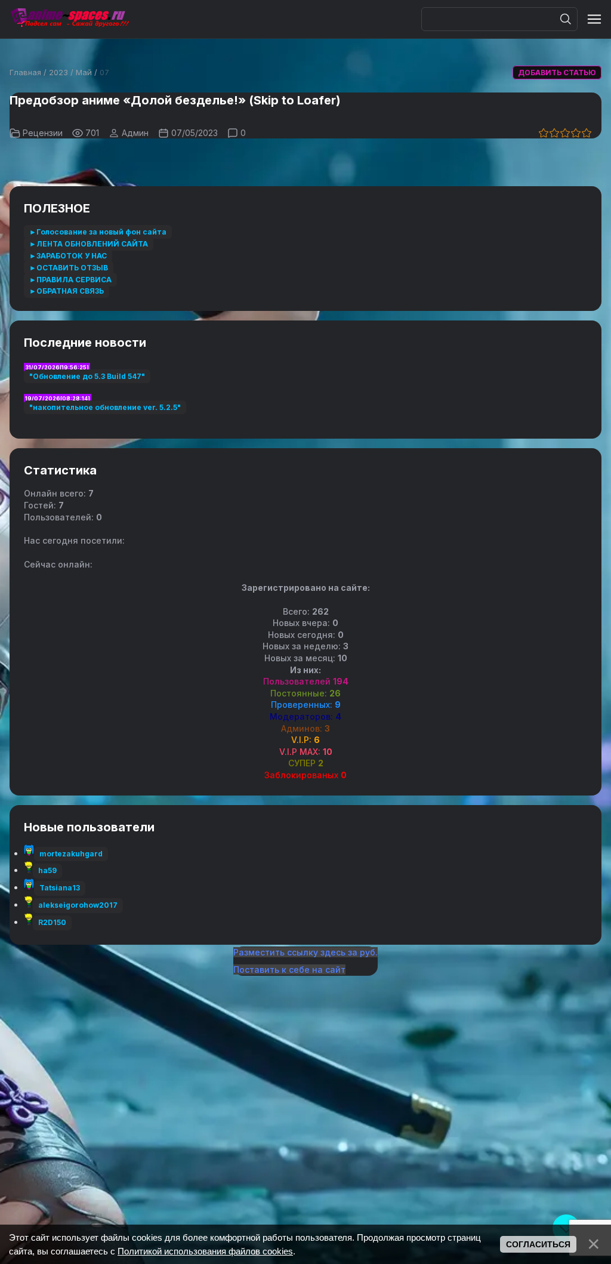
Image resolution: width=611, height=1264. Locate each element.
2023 (58, 72)
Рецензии (43, 133)
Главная (25, 72)
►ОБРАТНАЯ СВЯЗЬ (66, 290)
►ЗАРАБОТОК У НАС (68, 255)
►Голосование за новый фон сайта (97, 231)
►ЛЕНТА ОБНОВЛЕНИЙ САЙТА (88, 243)
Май (84, 72)
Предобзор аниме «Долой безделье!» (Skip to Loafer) (175, 100)
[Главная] (69, 19)
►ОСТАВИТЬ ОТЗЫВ (68, 267)
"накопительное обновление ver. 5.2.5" (105, 407)
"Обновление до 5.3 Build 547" (87, 376)
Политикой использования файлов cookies (205, 1251)
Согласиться (538, 1244)
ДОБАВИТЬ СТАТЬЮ (557, 72)
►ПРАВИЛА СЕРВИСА (70, 279)
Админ (135, 133)
